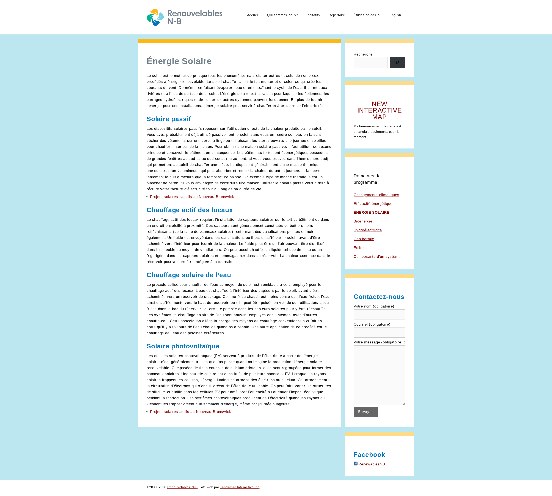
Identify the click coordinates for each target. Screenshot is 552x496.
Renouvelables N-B (182, 487)
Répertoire (337, 15)
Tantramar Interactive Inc (239, 487)
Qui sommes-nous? (282, 15)
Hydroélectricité (368, 230)
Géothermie (364, 239)
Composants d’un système (377, 257)
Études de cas (365, 15)
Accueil (253, 15)
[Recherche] (397, 62)
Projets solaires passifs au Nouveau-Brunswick (192, 197)
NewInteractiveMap (379, 110)
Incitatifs (313, 15)
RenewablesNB (371, 464)
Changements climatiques (376, 195)
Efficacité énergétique (373, 204)
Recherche (363, 54)
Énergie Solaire (371, 212)
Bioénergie (363, 221)
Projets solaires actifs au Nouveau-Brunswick (190, 412)
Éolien (359, 248)
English (395, 15)
